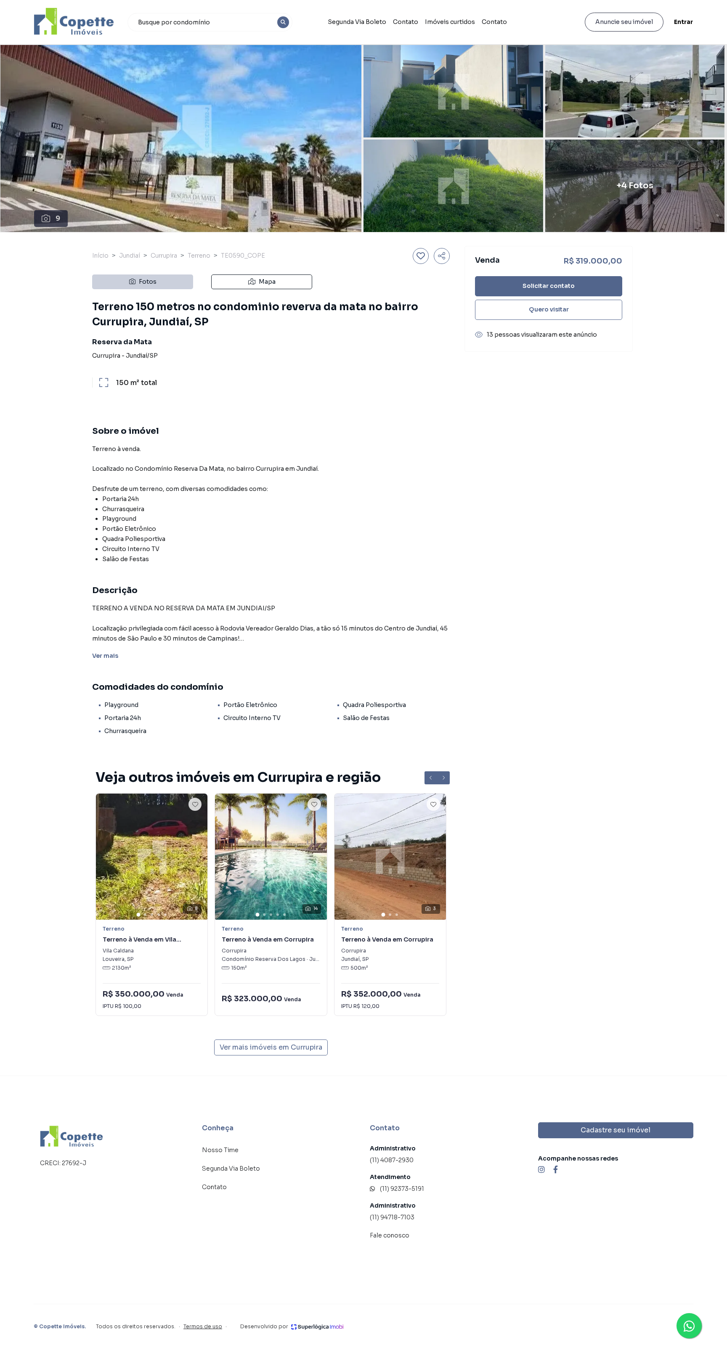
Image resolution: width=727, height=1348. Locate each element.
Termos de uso (202, 1326)
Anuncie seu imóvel (624, 22)
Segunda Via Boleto (357, 22)
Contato (405, 22)
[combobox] (209, 22)
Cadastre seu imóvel (615, 1130)
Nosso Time (220, 1150)
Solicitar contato (549, 286)
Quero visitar (549, 309)
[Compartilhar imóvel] (442, 256)
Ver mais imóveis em (271, 1047)
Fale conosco (389, 1235)
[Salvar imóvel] (421, 256)
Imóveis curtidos (450, 22)
